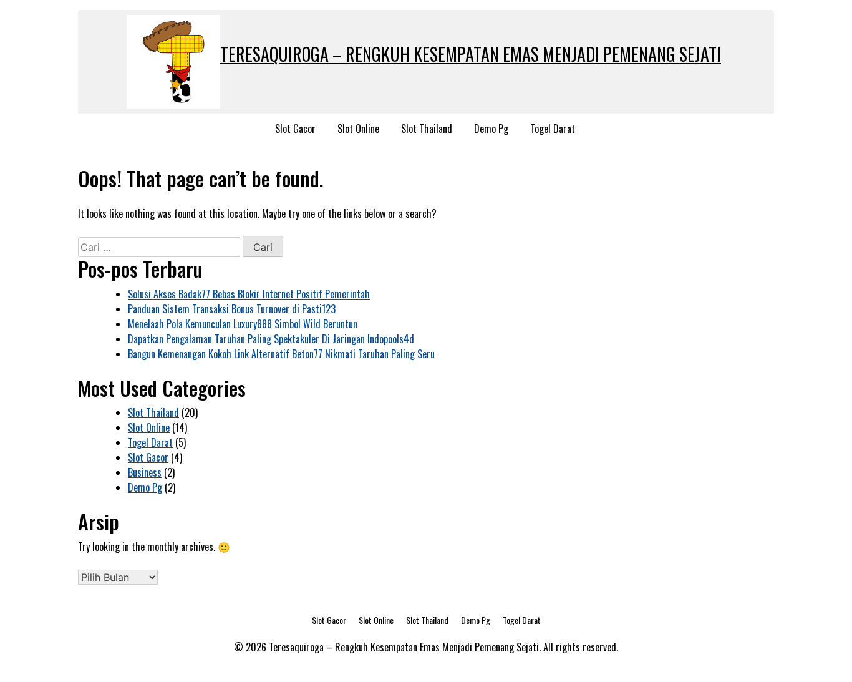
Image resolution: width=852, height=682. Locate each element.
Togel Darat (552, 128)
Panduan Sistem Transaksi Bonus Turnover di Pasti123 (232, 308)
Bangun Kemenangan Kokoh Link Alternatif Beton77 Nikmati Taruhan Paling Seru (281, 353)
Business (145, 472)
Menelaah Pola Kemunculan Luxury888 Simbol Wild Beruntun (242, 323)
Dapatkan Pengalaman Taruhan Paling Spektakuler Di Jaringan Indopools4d (271, 338)
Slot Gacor (295, 128)
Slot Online (358, 128)
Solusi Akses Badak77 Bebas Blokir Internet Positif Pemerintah (249, 293)
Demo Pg (491, 128)
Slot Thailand (426, 128)
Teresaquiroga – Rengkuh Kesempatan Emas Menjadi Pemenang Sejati (470, 54)
